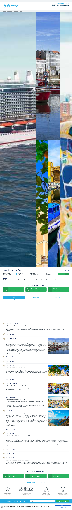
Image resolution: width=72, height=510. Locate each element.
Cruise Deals (29, 8)
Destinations (52, 8)
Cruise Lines (44, 8)
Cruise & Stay (37, 8)
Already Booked (66, 1)
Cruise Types (60, 8)
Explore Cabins (36, 297)
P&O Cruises (16, 11)
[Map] (36, 310)
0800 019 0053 (49, 274)
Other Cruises (57, 297)
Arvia (21, 11)
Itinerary (14, 297)
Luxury (66, 8)
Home (23, 8)
